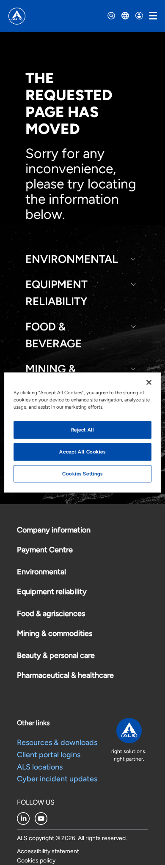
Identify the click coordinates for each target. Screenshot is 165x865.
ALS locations (40, 767)
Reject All (82, 429)
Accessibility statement (48, 851)
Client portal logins (48, 754)
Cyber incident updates (57, 778)
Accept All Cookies (82, 451)
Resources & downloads (57, 742)
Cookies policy (36, 860)
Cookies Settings (82, 473)
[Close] (149, 382)
